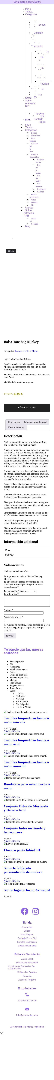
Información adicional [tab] (35, 422)
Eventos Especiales (27, 942)
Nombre (8, 610)
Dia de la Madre (30, 351)
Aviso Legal (27, 959)
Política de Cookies (27, 972)
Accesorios (27, 927)
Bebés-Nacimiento (27, 945)
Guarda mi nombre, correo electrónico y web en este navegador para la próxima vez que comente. (27, 627)
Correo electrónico (13, 617)
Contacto (27, 976)
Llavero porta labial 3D (22, 850)
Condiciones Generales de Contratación (21, 967)
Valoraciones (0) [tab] (16, 427)
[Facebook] (24, 911)
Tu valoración (11, 594)
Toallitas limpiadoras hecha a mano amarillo (26, 764)
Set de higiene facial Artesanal (27, 890)
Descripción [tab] (14, 422)
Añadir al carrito (27, 407)
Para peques (27, 934)
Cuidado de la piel (27, 938)
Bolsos (18, 351)
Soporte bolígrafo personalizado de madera (23, 870)
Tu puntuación (11, 591)
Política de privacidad (27, 962)
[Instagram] (35, 911)
